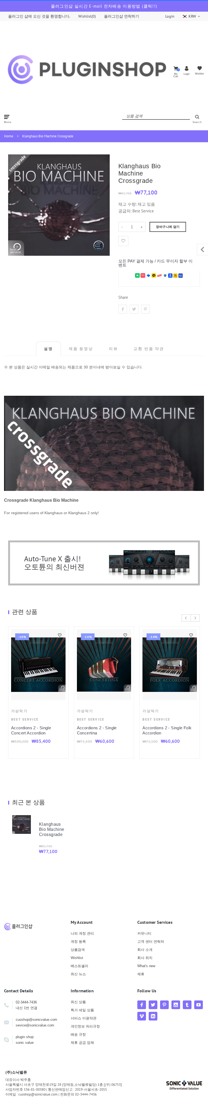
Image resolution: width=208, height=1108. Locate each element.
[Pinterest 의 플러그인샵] (164, 1004)
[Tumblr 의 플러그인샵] (187, 1004)
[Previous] (186, 618)
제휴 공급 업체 (82, 1043)
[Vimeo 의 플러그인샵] (141, 1016)
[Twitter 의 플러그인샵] (153, 1004)
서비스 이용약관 (83, 1018)
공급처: (124, 210)
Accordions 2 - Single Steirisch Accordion (111, 730)
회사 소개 (144, 950)
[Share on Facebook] (122, 309)
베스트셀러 (79, 966)
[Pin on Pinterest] (145, 309)
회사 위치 (144, 958)
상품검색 (78, 950)
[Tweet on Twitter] (134, 309)
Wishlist (77, 958)
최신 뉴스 (78, 974)
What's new (146, 966)
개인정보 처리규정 (85, 1026)
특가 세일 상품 (82, 1010)
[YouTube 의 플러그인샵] (198, 1004)
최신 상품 (78, 1002)
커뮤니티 (144, 933)
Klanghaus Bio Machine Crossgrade (47, 136)
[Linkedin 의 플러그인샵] (153, 1016)
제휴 (140, 974)
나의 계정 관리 (82, 933)
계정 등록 (78, 941)
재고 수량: (128, 204)
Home (8, 136)
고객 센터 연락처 (150, 941)
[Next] (195, 618)
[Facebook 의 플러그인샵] (141, 1004)
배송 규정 (78, 1034)
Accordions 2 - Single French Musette (52, 730)
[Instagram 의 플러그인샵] (175, 1004)
